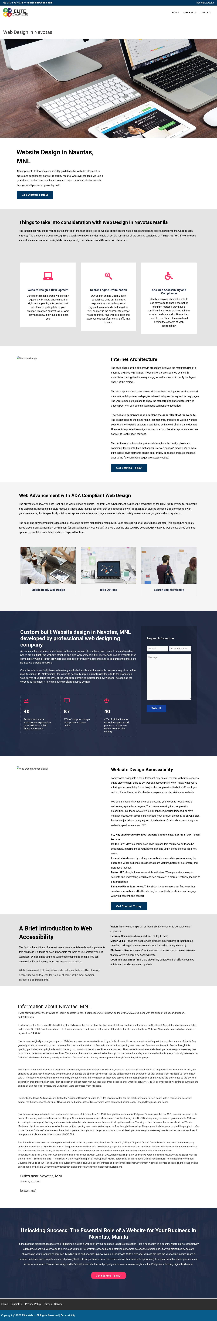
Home (4, 1304)
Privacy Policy (33, 1304)
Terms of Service (53, 1304)
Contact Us (16, 1304)
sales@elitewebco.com (39, 2)
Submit (156, 708)
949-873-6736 (15, 2)
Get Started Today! (35, 194)
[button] (194, 12)
